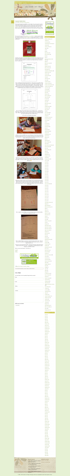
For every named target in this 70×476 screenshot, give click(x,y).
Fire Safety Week (47, 118)
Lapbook (46, 157)
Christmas (46, 73)
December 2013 (47, 364)
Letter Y (46, 199)
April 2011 (46, 405)
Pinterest (16, 251)
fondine (29, 460)
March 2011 (46, 407)
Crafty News (46, 87)
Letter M (46, 179)
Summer (46, 276)
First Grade (46, 120)
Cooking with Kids (47, 83)
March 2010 (46, 419)
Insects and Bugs (47, 149)
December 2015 (47, 326)
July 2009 (46, 430)
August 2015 (47, 333)
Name (16, 277)
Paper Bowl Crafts (47, 227)
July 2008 (46, 449)
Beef (45, 55)
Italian (46, 151)
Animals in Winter (47, 46)
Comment (16, 290)
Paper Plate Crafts (47, 228)
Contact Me (24, 3)
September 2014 (47, 350)
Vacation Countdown (48, 296)
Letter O (46, 182)
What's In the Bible (47, 306)
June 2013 (46, 373)
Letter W (46, 196)
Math (45, 208)
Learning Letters (47, 158)
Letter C (46, 163)
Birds (45, 64)
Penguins (46, 231)
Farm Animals (47, 112)
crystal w (29, 463)
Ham (45, 138)
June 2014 (46, 354)
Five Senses (46, 123)
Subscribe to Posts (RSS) (45, 460)
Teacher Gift (46, 279)
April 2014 (46, 357)
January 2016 (47, 325)
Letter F (46, 168)
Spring (46, 271)
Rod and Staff (47, 251)
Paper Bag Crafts (47, 225)
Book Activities (47, 67)
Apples (46, 48)
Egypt (46, 104)
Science (46, 256)
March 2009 (46, 436)
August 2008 (47, 447)
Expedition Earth (47, 106)
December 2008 (47, 441)
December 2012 (47, 382)
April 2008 (46, 453)
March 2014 (46, 359)
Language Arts (47, 155)
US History (46, 294)
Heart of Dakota (47, 141)
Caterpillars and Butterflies (49, 70)
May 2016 (46, 319)
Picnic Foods (47, 233)
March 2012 (46, 396)
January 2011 (47, 410)
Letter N (46, 180)
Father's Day (46, 114)
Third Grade (46, 282)
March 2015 (46, 340)
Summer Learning (47, 278)
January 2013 (47, 381)
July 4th (46, 152)
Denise (29, 471)
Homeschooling (47, 146)
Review (28, 22)
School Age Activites (48, 254)
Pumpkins (46, 245)
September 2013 (47, 368)
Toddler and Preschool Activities (49, 284)
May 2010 (46, 416)
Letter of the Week (47, 183)
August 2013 (47, 370)
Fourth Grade (21, 22)
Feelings (46, 115)
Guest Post (46, 135)
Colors (46, 80)
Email (16, 281)
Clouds (46, 77)
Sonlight (46, 267)
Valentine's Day (47, 297)
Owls (45, 222)
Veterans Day (47, 300)
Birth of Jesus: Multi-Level (31, 36)
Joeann (29, 466)
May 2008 (46, 452)
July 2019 (46, 314)
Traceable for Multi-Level (27, 37)
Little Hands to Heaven (48, 202)
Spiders (46, 270)
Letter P (46, 185)
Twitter (16, 250)
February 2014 (47, 360)
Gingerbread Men (47, 131)
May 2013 (46, 374)
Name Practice (47, 214)
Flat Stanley (46, 124)
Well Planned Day (47, 305)
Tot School (46, 289)
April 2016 (46, 320)
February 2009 (47, 438)
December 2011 (47, 398)
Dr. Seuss (46, 98)
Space (46, 268)
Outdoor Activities (47, 220)
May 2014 (46, 356)
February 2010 (47, 421)
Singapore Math (47, 264)
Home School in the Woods (49, 145)
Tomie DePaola (47, 286)
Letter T (46, 191)
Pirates (46, 234)
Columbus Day (47, 81)
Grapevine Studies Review (20, 21)
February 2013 (47, 379)
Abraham (46, 40)
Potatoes (46, 240)
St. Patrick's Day (47, 273)
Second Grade (47, 259)
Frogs (45, 128)
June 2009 (46, 432)
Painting (46, 223)
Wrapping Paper (47, 309)
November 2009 (47, 424)
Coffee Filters (47, 78)
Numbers (46, 217)
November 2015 (47, 328)
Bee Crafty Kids (47, 54)
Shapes (46, 262)
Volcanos (46, 302)
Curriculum (46, 89)
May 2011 (46, 404)
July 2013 (46, 371)
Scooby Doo (46, 257)
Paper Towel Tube (47, 230)
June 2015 (46, 336)
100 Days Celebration (48, 38)
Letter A (46, 160)
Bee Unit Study (17, 462)
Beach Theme (47, 52)
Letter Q (46, 186)
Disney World (47, 97)
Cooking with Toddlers (48, 86)
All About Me (47, 42)
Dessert (46, 92)
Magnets (46, 203)
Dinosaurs (46, 94)
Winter (46, 308)
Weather (46, 303)
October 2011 (47, 401)
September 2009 (47, 427)
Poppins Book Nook (48, 239)
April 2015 (46, 339)
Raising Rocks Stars (48, 247)
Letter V (46, 194)
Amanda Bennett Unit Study (49, 43)
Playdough (46, 237)
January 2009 (47, 439)
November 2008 (47, 442)
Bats (45, 51)
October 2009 (47, 425)
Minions (46, 210)
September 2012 (47, 387)
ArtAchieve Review (18, 463)
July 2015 (46, 334)
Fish (45, 121)
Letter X (46, 197)
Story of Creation (47, 274)
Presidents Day (47, 244)
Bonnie (29, 468)
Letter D (46, 165)
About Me (20, 3)
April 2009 (46, 435)
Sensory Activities (47, 261)
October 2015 (47, 330)
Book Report (47, 69)
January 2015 (47, 343)
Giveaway (46, 132)
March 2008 (46, 455)
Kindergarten (47, 154)
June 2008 (46, 450)
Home (16, 3)
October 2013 (47, 367)
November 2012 (47, 384)
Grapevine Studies (17, 27)
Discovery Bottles (47, 95)
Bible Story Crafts (47, 63)
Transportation (47, 291)
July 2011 (46, 402)
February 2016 (47, 323)
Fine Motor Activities (48, 117)
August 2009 (47, 429)
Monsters (46, 211)
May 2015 (46, 337)
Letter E (46, 166)
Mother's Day (47, 213)
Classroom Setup (47, 75)
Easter (46, 101)
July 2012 (46, 390)
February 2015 (47, 342)
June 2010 (46, 415)
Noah (45, 216)
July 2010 (46, 413)
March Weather (47, 205)
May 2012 (46, 393)
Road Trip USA (47, 250)
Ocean (46, 219)
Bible (18, 22)
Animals (46, 45)
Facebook (16, 249)
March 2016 (46, 322)
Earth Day (46, 100)
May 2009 (46, 433)
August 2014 (47, 351)
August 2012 (47, 388)
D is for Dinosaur (17, 465)
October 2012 (47, 385)
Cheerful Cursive (47, 72)
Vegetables (46, 299)
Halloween (46, 137)
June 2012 (46, 391)
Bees (45, 57)
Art (45, 49)
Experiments (46, 107)
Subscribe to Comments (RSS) (45, 462)
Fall (45, 111)
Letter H (46, 171)
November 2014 (47, 347)
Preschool (25, 22)
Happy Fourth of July (18, 466)
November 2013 (47, 365)
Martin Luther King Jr (48, 206)
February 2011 (47, 408)
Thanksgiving (47, 281)
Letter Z (46, 200)
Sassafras (46, 253)
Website (16, 286)
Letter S (46, 189)
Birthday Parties (47, 66)
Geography (46, 129)
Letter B (46, 162)
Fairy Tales (46, 109)
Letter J (46, 174)
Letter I (46, 172)
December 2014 (47, 345)
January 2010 (47, 422)
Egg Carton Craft (47, 103)
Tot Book (46, 288)
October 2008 (47, 444)
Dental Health (47, 90)
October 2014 (47, 348)
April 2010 (46, 418)
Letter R (46, 188)
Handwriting (46, 140)
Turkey (46, 292)
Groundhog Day (47, 134)
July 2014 (46, 353)
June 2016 (46, 317)
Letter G (46, 169)
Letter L (46, 177)
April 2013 (46, 376)
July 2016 (46, 316)
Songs (46, 265)
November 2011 (47, 399)
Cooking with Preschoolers (49, 84)
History (46, 143)
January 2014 (47, 362)
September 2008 (47, 446)
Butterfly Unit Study (18, 460)
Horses (46, 148)
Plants (46, 236)
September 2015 (47, 331)
